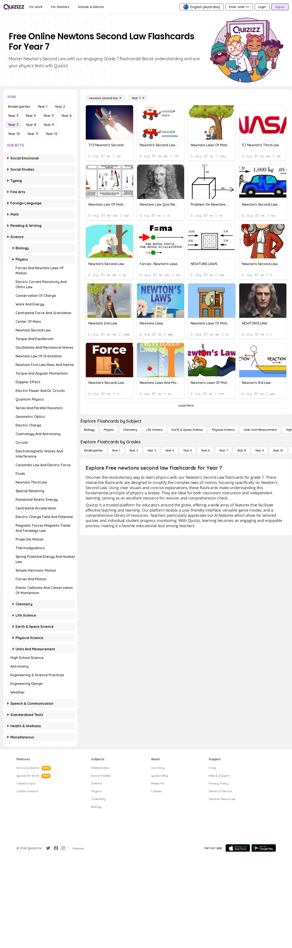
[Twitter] (48, 848)
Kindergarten (19, 106)
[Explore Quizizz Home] (13, 7)
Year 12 (51, 134)
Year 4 (31, 115)
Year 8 (31, 124)
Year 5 (48, 115)
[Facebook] (56, 848)
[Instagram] (63, 848)
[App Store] (238, 848)
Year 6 (66, 115)
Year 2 (60, 106)
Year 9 (48, 124)
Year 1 (42, 106)
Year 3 (13, 115)
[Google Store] (264, 848)
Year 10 (14, 134)
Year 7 (13, 124)
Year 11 (32, 134)
